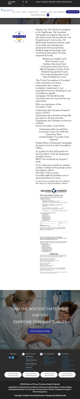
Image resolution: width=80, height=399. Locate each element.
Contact (38, 2)
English (50, 384)
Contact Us (29, 369)
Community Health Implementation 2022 (31, 374)
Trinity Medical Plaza (68, 360)
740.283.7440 (29, 365)
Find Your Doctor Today (40, 331)
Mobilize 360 (61, 395)
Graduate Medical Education (38, 15)
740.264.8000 (29, 358)
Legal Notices (13, 387)
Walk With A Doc (62, 12)
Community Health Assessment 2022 (13, 374)
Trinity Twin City (66, 362)
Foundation (49, 12)
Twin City (59, 2)
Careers (55, 12)
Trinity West (52, 2)
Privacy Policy (42, 389)
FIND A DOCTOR (72, 12)
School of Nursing (49, 358)
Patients (46, 356)
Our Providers (30, 389)
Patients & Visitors (33, 12)
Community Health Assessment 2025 (49, 374)
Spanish (57, 384)
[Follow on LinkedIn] (26, 1)
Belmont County (67, 2)
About (18, 12)
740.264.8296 (29, 362)
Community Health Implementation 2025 (67, 374)
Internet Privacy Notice (29, 387)
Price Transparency (40, 392)
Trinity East (44, 2)
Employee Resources (49, 362)
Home (13, 12)
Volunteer (43, 12)
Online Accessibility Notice (49, 387)
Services (24, 12)
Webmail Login (48, 363)
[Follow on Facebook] (23, 1)
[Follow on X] (23, 5)
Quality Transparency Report (60, 389)
